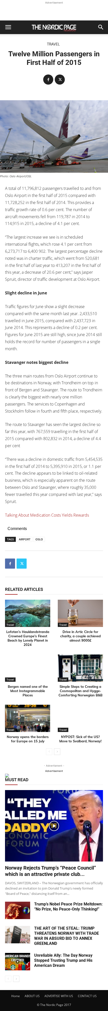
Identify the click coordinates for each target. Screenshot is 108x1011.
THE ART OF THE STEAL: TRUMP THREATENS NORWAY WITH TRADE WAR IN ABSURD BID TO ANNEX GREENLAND (66, 936)
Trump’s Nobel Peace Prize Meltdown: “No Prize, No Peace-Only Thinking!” (68, 907)
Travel (53, 44)
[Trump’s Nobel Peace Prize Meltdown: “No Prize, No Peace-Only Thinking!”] (17, 910)
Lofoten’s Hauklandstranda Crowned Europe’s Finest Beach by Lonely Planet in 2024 (27, 638)
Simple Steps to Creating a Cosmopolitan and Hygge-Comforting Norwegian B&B (80, 691)
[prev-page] (49, 751)
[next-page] (57, 751)
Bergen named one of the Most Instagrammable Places (28, 691)
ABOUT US (32, 996)
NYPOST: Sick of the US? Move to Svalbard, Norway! (80, 739)
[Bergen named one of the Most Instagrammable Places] (27, 668)
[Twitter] (60, 79)
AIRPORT (24, 539)
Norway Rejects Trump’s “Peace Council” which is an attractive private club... (50, 871)
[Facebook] (48, 79)
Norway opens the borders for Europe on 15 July (28, 739)
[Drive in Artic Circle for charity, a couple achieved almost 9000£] (80, 613)
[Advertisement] (54, 11)
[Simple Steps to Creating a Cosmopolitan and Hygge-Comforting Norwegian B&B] (80, 668)
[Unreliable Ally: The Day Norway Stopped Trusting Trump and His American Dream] (17, 961)
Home (15, 996)
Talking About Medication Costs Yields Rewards (47, 515)
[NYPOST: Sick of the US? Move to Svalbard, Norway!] (80, 718)
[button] (8, 27)
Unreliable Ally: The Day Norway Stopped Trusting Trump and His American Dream (63, 960)
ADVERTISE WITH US (58, 996)
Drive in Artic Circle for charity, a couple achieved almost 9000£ (80, 636)
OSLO (39, 539)
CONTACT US (87, 996)
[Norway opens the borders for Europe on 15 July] (27, 718)
